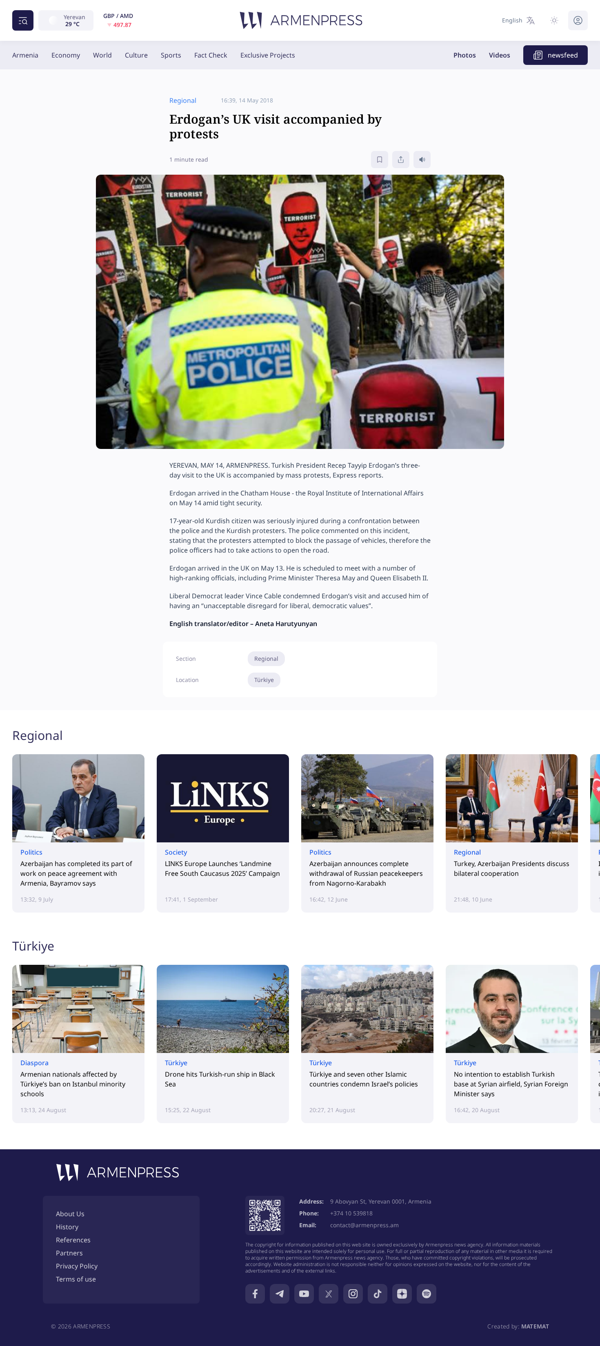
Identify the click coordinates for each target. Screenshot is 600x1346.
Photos (464, 55)
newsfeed (563, 55)
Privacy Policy (77, 1266)
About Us (70, 1213)
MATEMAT (535, 1326)
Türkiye (264, 680)
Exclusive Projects (267, 55)
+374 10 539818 (351, 1213)
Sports (171, 55)
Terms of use (76, 1279)
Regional (266, 658)
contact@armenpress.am (364, 1225)
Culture (136, 55)
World (102, 55)
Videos (499, 55)
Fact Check (210, 55)
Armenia (25, 55)
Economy (65, 55)
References (73, 1239)
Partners (69, 1252)
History (67, 1226)
